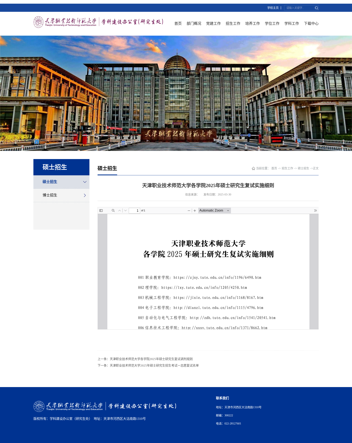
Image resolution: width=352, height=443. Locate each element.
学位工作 (272, 24)
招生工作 (233, 24)
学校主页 (273, 7)
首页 (178, 24)
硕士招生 (50, 182)
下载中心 (311, 24)
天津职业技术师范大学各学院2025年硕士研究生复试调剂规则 (151, 359)
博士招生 (50, 195)
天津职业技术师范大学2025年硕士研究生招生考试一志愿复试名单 (154, 365)
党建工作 (213, 24)
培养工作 (252, 24)
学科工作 (291, 24)
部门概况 (194, 24)
